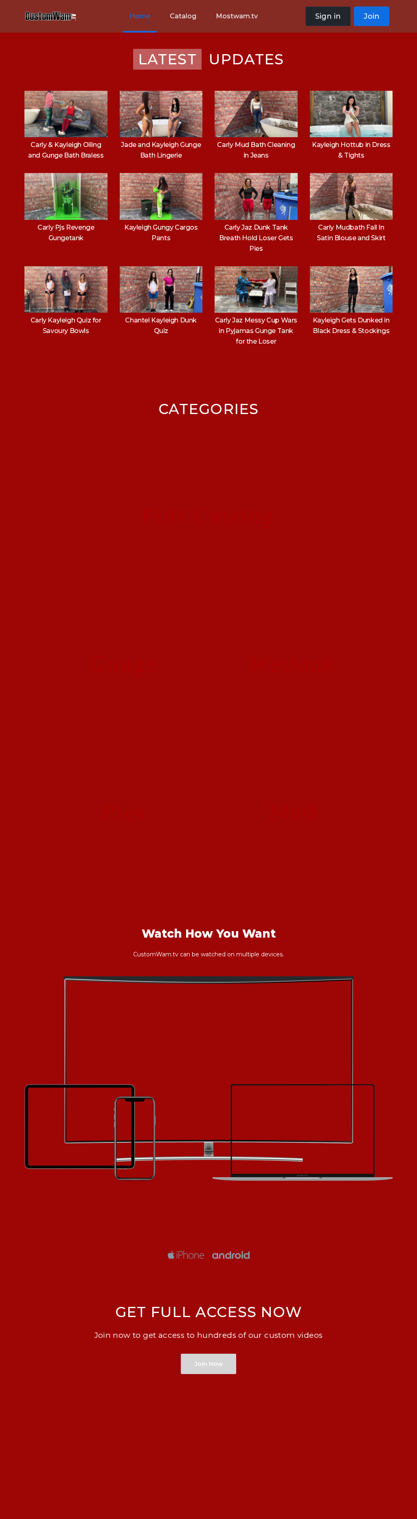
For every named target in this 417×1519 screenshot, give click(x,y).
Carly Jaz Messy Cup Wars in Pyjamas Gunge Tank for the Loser (256, 330)
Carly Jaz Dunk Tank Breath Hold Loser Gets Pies (256, 238)
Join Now (209, 1364)
